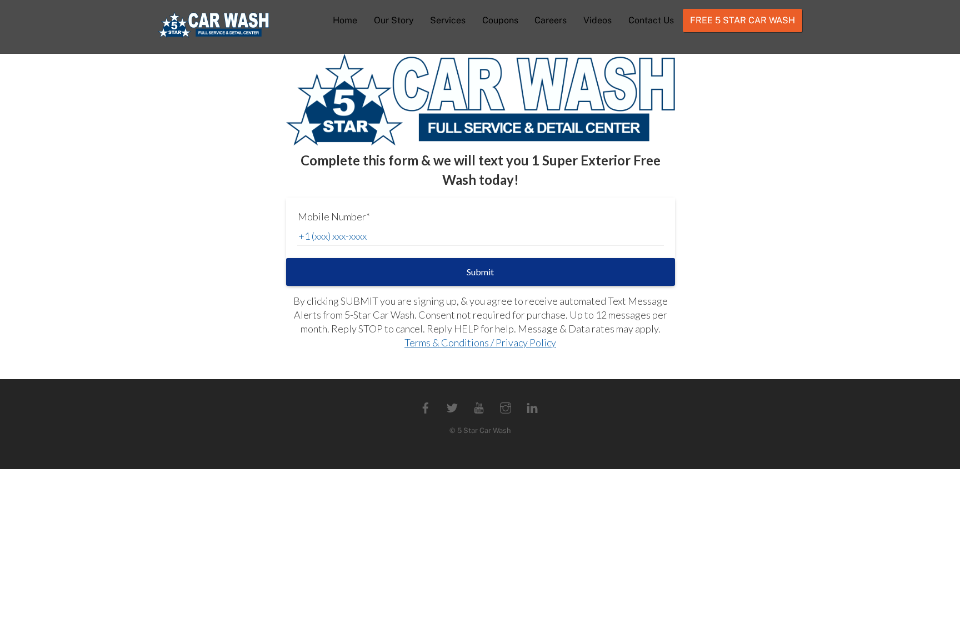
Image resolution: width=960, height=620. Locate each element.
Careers (550, 20)
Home (345, 20)
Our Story (394, 20)
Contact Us (651, 20)
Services (448, 20)
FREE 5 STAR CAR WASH (742, 20)
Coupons (500, 20)
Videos (597, 20)
